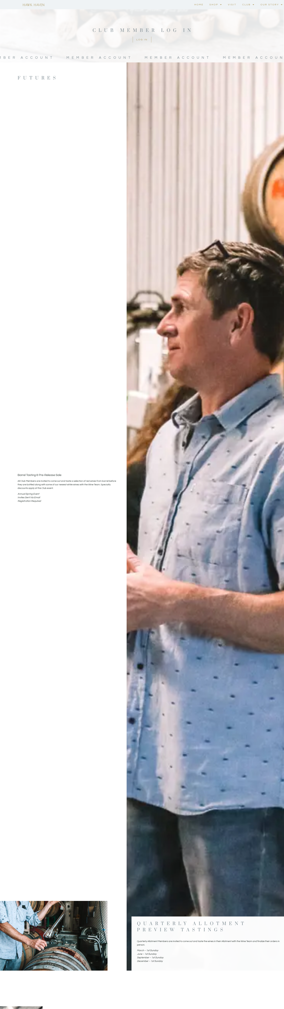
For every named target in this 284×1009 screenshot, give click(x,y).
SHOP (213, 4)
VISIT (232, 4)
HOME (199, 4)
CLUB (246, 4)
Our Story (269, 4)
